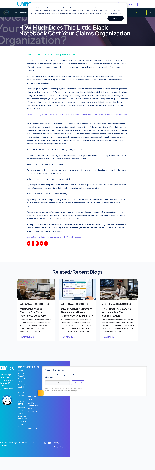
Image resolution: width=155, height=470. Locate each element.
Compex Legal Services (39, 55)
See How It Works (135, 13)
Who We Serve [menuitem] (21, 402)
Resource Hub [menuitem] (33, 398)
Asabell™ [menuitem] (21, 376)
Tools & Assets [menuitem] (33, 411)
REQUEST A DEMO (127, 4)
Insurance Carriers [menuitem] (21, 409)
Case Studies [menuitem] (33, 406)
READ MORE (26, 337)
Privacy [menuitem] (56, 443)
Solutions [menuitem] (23, 367)
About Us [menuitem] (32, 428)
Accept (115, 18)
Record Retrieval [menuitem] (21, 371)
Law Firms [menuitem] (21, 413)
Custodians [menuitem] (22, 427)
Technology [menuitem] (34, 367)
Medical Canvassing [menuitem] (22, 388)
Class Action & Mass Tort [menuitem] (22, 417)
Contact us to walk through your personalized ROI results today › (54, 237)
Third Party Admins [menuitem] (22, 422)
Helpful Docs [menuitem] (33, 408)
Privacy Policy (70, 389)
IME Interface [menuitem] (23, 379)
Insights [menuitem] (31, 403)
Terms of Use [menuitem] (58, 447)
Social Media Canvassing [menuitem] (22, 393)
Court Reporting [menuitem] (22, 382)
